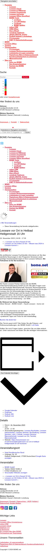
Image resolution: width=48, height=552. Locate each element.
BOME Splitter (19, 25)
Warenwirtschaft (15, 58)
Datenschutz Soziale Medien (10, 503)
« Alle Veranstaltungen (8, 223)
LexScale (17, 23)
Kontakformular (14, 97)
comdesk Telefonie (16, 33)
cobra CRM (13, 27)
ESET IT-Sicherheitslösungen (21, 40)
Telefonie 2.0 (4, 528)
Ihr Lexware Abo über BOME (10, 531)
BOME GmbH (10, 467)
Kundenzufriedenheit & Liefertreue (23, 57)
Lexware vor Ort (23, 436)
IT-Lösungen (14, 38)
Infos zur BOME (15, 62)
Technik (33, 436)
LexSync (17, 20)
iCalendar (8, 412)
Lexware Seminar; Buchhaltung (27, 432)
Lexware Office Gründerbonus (11, 522)
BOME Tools (14, 18)
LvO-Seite (35, 325)
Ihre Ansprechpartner (17, 64)
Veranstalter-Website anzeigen (16, 473)
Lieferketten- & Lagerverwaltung (12, 542)
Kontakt (12, 68)
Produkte (8, 5)
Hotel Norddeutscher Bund (14, 452)
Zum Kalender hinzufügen (9, 373)
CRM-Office (13, 29)
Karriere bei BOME (16, 66)
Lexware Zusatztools (17, 12)
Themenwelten (10, 47)
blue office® (14, 31)
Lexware (12, 7)
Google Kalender (11, 410)
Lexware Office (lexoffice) (19, 16)
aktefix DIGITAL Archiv (18, 34)
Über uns (8, 60)
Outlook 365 (9, 414)
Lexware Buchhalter (31, 430)
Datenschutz (24, 122)
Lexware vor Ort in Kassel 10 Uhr (18, 242)
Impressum (5, 122)
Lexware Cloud (15, 9)
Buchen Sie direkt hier (8, 320)
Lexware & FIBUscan (17, 10)
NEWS (7, 42)
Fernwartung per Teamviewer (11, 533)
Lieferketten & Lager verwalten (21, 53)
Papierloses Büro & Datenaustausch (23, 55)
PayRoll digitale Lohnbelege (20, 36)
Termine (8, 45)
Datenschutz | (22, 501)
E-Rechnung (4, 529)
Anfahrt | (35, 501)
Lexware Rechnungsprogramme (22, 51)
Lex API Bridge (20, 21)
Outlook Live (9, 416)
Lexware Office (11, 44)
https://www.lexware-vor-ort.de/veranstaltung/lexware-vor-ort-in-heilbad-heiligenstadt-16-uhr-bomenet (22, 441)
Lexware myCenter (16, 14)
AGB (29, 501)
